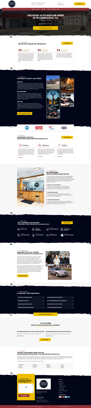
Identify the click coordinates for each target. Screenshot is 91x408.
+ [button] (19, 384)
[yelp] (37, 394)
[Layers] (32, 384)
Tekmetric (39, 406)
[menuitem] (33, 9)
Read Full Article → (21, 335)
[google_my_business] (40, 394)
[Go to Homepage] (11, 0)
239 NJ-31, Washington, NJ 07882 (39, 3)
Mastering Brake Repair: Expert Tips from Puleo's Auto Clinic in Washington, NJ (58, 331)
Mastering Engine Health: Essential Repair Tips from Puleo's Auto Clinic (30, 331)
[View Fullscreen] (19, 387)
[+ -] (26, 388)
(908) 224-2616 (61, 4)
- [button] (19, 386)
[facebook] (38, 394)
